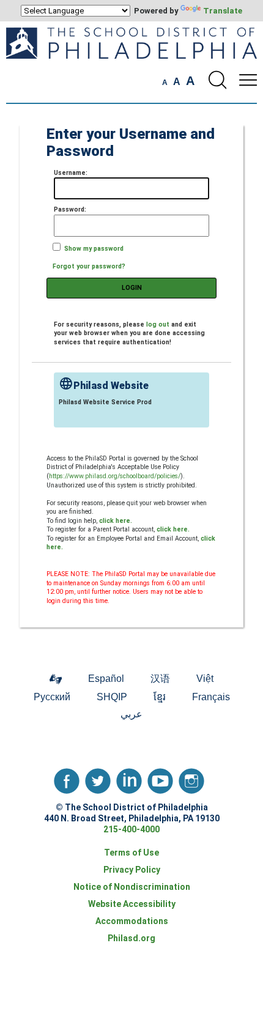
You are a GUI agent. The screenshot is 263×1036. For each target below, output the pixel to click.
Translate (222, 10)
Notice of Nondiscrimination (131, 887)
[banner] (131, 62)
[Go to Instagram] (191, 778)
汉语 (160, 678)
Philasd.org (131, 938)
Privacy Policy (131, 870)
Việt (204, 678)
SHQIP (112, 697)
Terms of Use (131, 852)
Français (211, 697)
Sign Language (56, 680)
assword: (70, 209)
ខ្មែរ (160, 697)
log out (157, 324)
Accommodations (131, 921)
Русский (52, 697)
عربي (131, 714)
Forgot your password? (89, 266)
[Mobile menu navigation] (248, 80)
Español (106, 678)
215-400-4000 (131, 829)
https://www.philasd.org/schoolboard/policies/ (114, 476)
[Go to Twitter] (98, 778)
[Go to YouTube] (160, 778)
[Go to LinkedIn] (129, 778)
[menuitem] (55, 679)
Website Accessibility (132, 904)
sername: (70, 173)
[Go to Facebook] (66, 778)
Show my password (94, 249)
